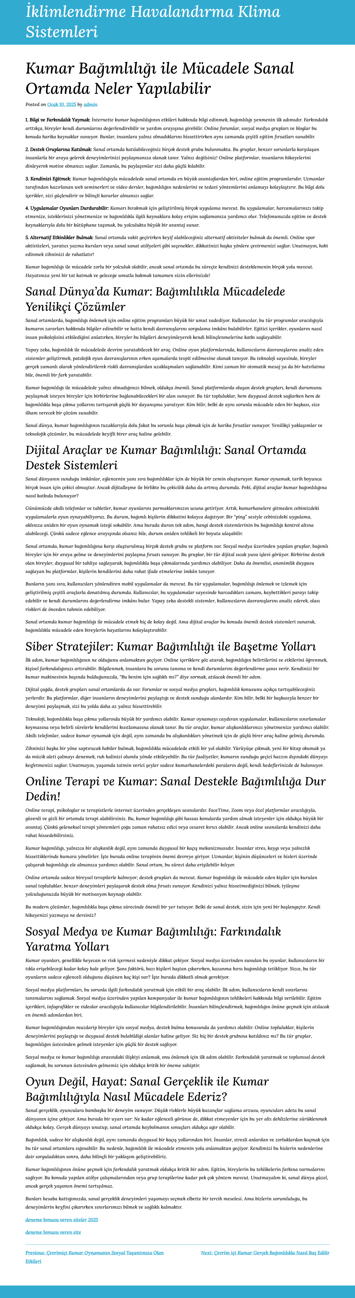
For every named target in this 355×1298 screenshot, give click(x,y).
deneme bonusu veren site (53, 1232)
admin (90, 104)
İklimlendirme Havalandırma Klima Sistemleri (153, 21)
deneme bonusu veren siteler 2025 (61, 1220)
